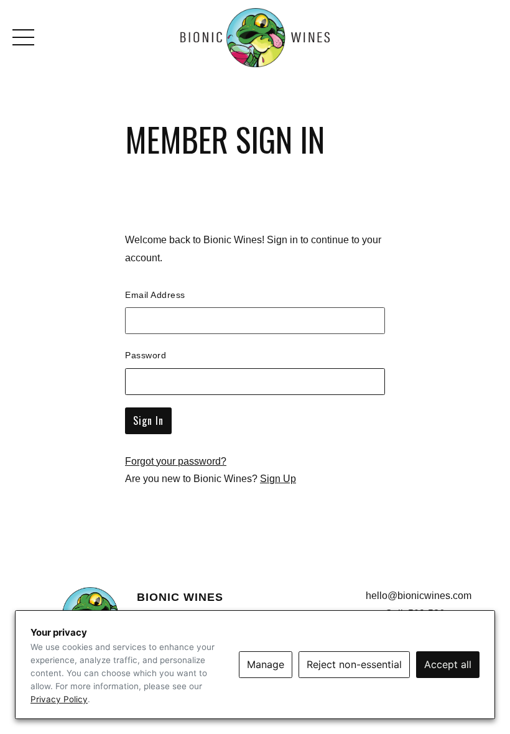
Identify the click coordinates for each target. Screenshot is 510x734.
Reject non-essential (354, 664)
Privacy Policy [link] (59, 699)
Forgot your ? (175, 461)
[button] (26, 37)
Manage (265, 664)
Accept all (447, 664)
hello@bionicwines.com (418, 595)
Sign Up (278, 478)
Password (145, 355)
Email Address (155, 295)
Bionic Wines (255, 37)
